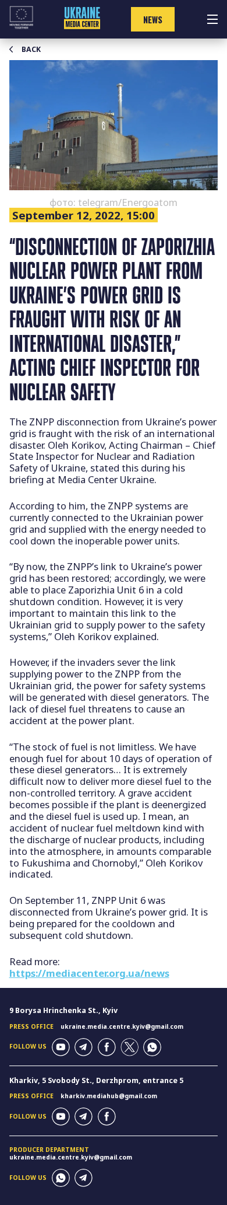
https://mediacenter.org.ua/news (89, 973)
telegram (84, 1047)
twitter (129, 1047)
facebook (107, 1047)
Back (31, 49)
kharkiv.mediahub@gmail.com (109, 1096)
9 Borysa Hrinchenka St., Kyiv (63, 1010)
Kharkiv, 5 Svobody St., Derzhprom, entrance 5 (96, 1080)
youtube (61, 1047)
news (152, 19)
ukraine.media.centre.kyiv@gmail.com (122, 1026)
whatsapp (152, 1047)
